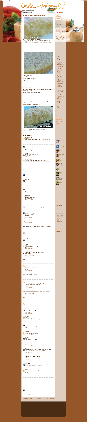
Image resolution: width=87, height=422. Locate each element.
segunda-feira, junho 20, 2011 (29, 217)
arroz (56, 23)
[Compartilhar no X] (29, 130)
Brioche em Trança (60, 91)
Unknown (26, 302)
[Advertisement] (60, 47)
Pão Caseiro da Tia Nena (61, 141)
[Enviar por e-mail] (27, 130)
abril (58, 102)
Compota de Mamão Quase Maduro (60, 94)
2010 (57, 107)
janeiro (58, 106)
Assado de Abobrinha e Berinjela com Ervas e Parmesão (61, 178)
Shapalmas (26, 369)
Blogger (45, 415)
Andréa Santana (27, 137)
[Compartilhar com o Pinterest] (30, 130)
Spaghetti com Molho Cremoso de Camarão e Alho (60, 99)
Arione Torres (27, 290)
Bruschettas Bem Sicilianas (61, 168)
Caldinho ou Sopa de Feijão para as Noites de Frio (60, 97)
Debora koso (27, 205)
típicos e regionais (60, 38)
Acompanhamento (59, 22)
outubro (58, 58)
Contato (32, 10)
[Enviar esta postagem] (25, 130)
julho (58, 59)
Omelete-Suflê (59, 92)
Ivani (25, 273)
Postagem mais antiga (49, 398)
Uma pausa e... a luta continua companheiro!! (61, 146)
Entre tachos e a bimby (28, 264)
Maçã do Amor (59, 71)
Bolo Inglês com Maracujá (61, 182)
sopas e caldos (62, 37)
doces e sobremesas (60, 30)
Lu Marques (27, 173)
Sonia (26, 145)
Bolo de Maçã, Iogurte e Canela (61, 150)
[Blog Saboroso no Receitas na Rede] (60, 199)
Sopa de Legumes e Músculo (60, 74)
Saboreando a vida (58, 36)
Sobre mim (27, 10)
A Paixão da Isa (59, 211)
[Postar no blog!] (28, 130)
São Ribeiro (27, 211)
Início (24, 10)
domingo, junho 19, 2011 (28, 150)
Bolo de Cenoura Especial (59, 68)
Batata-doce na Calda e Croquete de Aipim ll (60, 65)
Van (25, 153)
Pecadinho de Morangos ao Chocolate (59, 63)
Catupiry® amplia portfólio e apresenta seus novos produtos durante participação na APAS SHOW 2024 (60, 217)
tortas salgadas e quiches (60, 39)
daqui (27, 76)
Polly (26, 337)
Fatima (26, 238)
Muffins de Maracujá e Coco (61, 160)
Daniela (26, 331)
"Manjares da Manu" (28, 308)
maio (58, 101)
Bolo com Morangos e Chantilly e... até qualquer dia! (61, 164)
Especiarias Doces (28, 159)
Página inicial (38, 398)
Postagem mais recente (27, 398)
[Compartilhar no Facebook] (29, 130)
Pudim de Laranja (59, 72)
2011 (57, 57)
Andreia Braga (27, 179)
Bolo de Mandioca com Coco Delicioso (34, 15)
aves (61, 23)
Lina (25, 348)
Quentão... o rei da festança (60, 78)
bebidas (57, 24)
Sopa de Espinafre (60, 83)
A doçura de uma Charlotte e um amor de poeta (60, 87)
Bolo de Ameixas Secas (60, 90)
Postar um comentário (27, 394)
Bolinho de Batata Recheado (59, 85)
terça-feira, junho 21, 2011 (29, 352)
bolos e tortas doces (60, 26)
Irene (26, 316)
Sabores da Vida (59, 220)
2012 (57, 56)
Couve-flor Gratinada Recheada (60, 67)
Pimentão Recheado (60, 89)
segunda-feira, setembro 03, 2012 (30, 386)
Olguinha (26, 363)
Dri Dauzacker (27, 251)
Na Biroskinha (59, 208)
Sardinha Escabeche (60, 70)
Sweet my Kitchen (59, 205)
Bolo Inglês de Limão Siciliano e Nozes (60, 82)
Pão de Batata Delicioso (61, 154)
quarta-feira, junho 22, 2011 (29, 366)
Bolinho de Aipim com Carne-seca (60, 80)
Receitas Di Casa (59, 35)
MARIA (26, 244)
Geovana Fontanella (28, 167)
